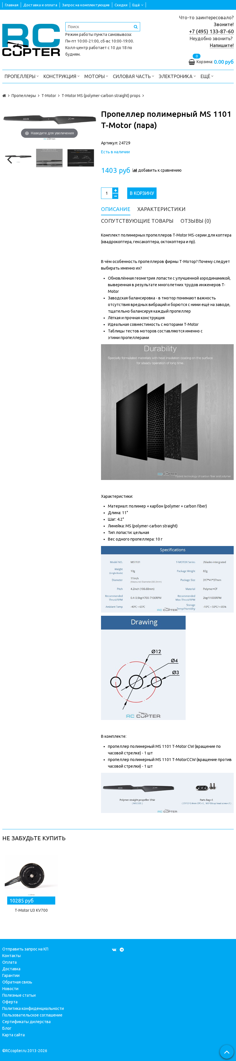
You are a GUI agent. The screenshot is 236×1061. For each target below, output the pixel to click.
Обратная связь (17, 982)
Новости (10, 988)
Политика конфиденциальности (33, 1008)
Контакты (11, 955)
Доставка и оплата (40, 5)
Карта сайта (13, 1035)
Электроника (176, 76)
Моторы (95, 76)
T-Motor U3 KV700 (31, 910)
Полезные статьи (19, 995)
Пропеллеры (21, 76)
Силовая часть (132, 76)
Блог (7, 1028)
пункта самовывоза (112, 34)
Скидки (121, 5)
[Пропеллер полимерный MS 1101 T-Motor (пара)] (18, 158)
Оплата (9, 962)
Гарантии (11, 975)
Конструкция (60, 76)
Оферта (10, 1002)
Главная (11, 5)
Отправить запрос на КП (25, 949)
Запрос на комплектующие (86, 5)
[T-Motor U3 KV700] (31, 876)
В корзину (142, 193)
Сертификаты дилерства (26, 1021)
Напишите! (222, 45)
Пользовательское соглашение (32, 1015)
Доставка (11, 969)
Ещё (136, 5)
